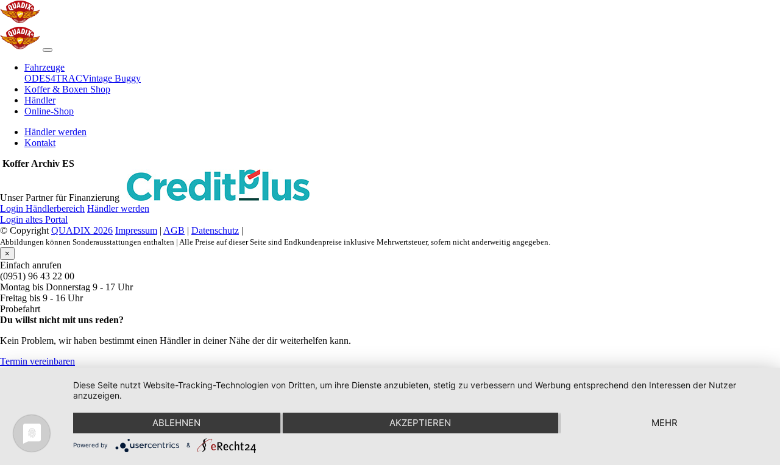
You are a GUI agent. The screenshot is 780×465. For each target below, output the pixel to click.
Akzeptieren (420, 422)
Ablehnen (176, 422)
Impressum (136, 230)
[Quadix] (20, 20)
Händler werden (55, 132)
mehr (664, 422)
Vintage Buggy (111, 78)
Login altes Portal (34, 219)
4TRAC (66, 78)
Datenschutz (215, 230)
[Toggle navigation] (47, 50)
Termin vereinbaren (37, 361)
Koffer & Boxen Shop (67, 89)
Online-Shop (49, 111)
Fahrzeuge (44, 67)
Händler (39, 100)
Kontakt (39, 143)
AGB (174, 230)
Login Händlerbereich (42, 208)
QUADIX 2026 (82, 230)
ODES (37, 78)
